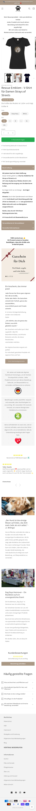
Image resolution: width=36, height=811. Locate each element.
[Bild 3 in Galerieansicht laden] (27, 77)
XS (4, 121)
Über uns (7, 771)
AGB (5, 726)
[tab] (18, 167)
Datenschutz (8, 721)
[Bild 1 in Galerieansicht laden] (9, 77)
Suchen (6, 759)
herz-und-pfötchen (19, 807)
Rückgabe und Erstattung (12, 734)
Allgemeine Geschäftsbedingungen (15, 738)
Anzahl (3, 129)
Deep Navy (15, 114)
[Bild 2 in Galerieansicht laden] (18, 77)
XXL (4, 125)
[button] (2, 9)
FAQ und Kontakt (9, 763)
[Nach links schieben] (2, 78)
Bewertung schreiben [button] (18, 664)
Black (5, 114)
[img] (18, 455)
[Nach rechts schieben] (34, 78)
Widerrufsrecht (8, 784)
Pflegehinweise (8, 767)
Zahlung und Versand (10, 776)
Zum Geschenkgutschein (16, 361)
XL (27, 121)
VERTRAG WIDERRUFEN (13, 747)
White (25, 114)
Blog (5, 743)
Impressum (7, 730)
